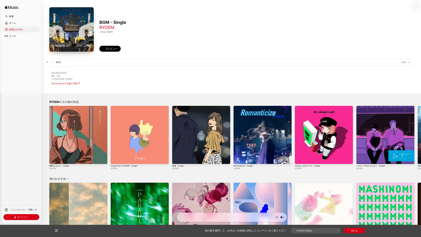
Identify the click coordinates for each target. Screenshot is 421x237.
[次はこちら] (277, 217)
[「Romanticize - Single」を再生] (237, 159)
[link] (59, 179)
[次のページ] (417, 135)
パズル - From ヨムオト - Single (372, 107)
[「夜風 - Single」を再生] (176, 159)
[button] (21, 16)
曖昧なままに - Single (60, 107)
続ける (354, 230)
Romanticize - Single (244, 107)
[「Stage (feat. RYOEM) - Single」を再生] (114, 159)
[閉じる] (56, 230)
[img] (11, 7)
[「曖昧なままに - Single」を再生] (53, 159)
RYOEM (106, 27)
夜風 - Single (178, 107)
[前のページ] (46, 135)
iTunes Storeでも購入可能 (64, 83)
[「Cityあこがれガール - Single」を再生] (299, 159)
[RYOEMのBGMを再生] (52, 62)
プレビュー (401, 62)
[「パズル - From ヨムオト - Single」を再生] (360, 159)
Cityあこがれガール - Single (308, 107)
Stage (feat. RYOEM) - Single (126, 107)
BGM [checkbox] (58, 62)
